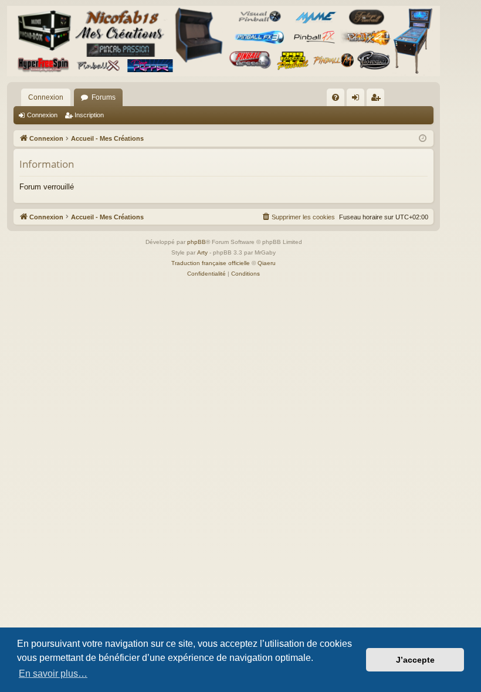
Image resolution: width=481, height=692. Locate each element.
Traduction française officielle (210, 263)
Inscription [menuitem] (377, 99)
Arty (202, 252)
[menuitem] (335, 97)
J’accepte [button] (415, 659)
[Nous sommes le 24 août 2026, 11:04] (422, 138)
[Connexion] (223, 41)
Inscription (89, 114)
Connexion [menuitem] (357, 99)
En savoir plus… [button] (53, 674)
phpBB (196, 242)
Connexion (45, 97)
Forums (104, 97)
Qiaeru (267, 263)
